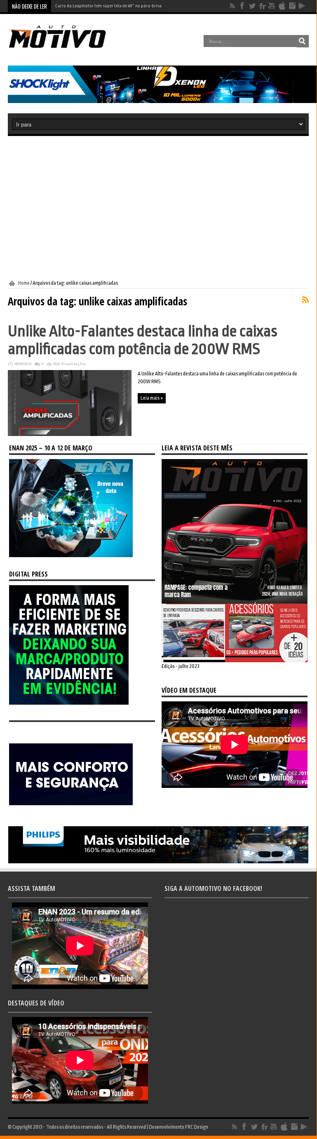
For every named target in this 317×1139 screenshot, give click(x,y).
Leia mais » (152, 398)
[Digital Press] (69, 703)
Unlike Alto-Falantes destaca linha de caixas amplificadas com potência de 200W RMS (142, 340)
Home (24, 283)
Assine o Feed (305, 299)
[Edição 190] (235, 660)
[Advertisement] (158, 208)
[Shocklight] (162, 101)
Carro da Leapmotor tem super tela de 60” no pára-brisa (108, 6)
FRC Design (196, 1127)
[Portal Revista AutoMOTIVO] (65, 47)
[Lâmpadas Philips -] (158, 862)
